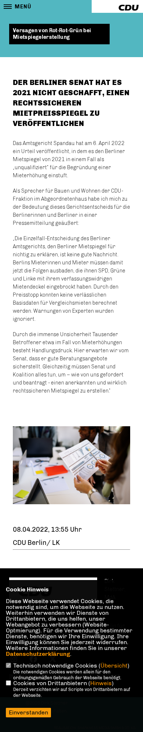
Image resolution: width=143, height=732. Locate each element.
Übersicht (114, 665)
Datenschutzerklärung (38, 653)
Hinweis (101, 683)
